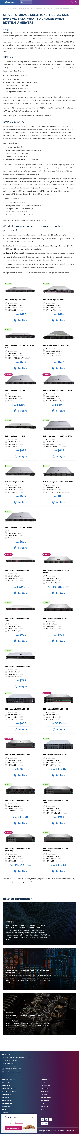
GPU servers (5, 1097)
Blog (43, 1109)
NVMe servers (6, 1094)
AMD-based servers (8, 1092)
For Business (46, 1097)
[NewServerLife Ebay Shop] (44, 1123)
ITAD (42, 1103)
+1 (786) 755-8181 (11, 1060)
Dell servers (6, 1083)
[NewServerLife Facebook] (50, 1119)
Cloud (43, 1083)
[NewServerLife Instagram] (46, 1119)
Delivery (44, 1094)
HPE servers (5, 1086)
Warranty (45, 1092)
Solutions (5, 1109)
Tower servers (6, 1100)
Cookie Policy (19, 1123)
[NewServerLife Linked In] (42, 1119)
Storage (4, 1112)
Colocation (45, 1086)
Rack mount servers (8, 1089)
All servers (5, 1106)
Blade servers (6, 1103)
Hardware (45, 1080)
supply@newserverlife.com (13, 1072)
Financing (45, 1100)
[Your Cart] (76, 2)
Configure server (8, 1080)
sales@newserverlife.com (13, 1069)
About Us (44, 1106)
